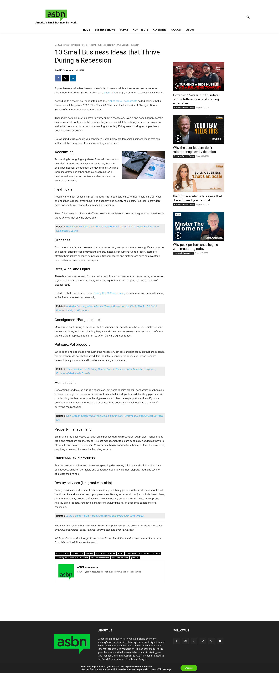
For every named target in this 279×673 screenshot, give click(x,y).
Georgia (89, 553)
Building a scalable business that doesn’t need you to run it (197, 198)
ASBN (120, 553)
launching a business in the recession (72, 558)
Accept (188, 667)
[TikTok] (203, 641)
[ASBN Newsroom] (66, 572)
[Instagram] (185, 641)
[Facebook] (58, 78)
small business (62, 553)
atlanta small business (105, 553)
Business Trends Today (184, 108)
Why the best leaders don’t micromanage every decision (194, 150)
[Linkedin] (73, 78)
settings (167, 669)
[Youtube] (220, 641)
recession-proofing (120, 558)
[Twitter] (65, 78)
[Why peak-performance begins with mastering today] (198, 226)
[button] (248, 17)
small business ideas (100, 558)
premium (135, 558)
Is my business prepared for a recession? (143, 553)
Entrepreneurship (79, 44)
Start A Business (62, 44)
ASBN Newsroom (65, 70)
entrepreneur (77, 553)
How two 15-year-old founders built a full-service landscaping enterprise (196, 99)
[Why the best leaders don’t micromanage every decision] (198, 129)
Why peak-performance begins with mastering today (195, 247)
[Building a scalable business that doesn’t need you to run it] (198, 177)
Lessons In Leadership (183, 253)
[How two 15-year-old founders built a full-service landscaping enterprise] (198, 76)
